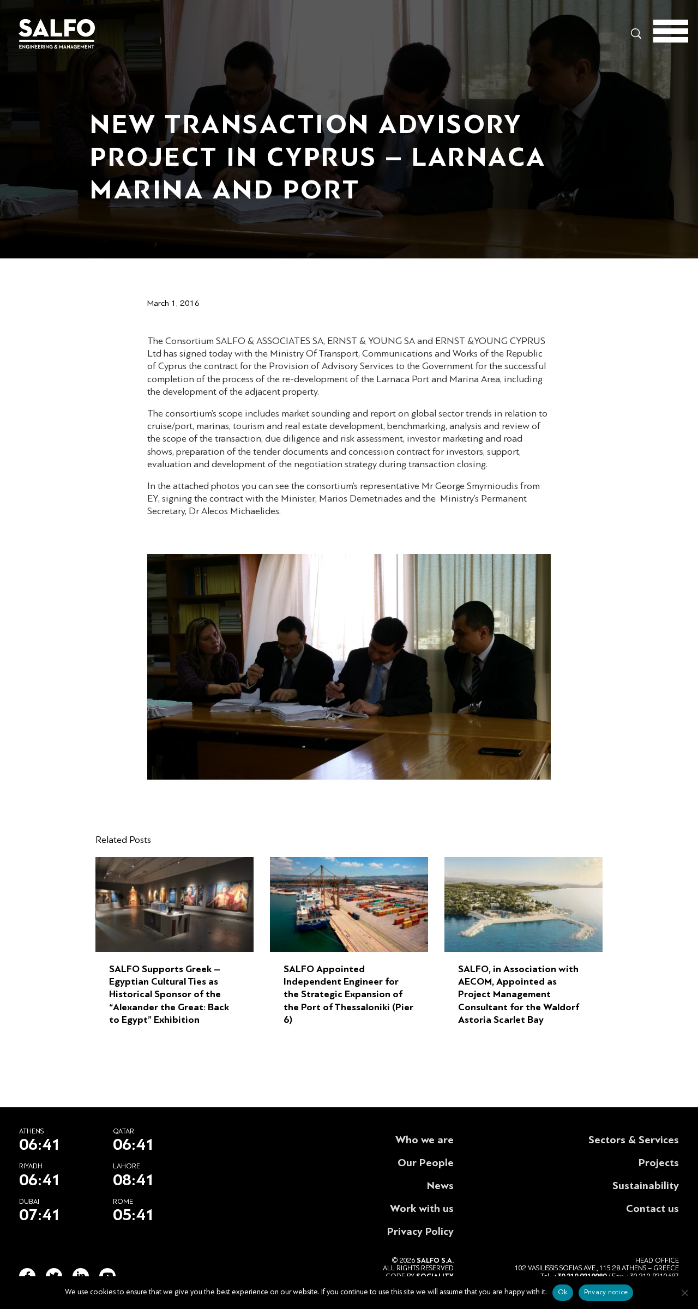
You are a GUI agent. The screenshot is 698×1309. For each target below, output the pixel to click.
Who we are (424, 1140)
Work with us (422, 1208)
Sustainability (645, 1185)
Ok (563, 1292)
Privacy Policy (420, 1231)
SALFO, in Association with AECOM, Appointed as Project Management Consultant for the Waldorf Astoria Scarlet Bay (518, 995)
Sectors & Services (633, 1140)
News (440, 1185)
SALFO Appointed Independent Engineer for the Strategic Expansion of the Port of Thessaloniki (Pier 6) (348, 995)
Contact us (652, 1208)
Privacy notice (606, 1292)
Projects (659, 1163)
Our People (426, 1163)
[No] (684, 1292)
